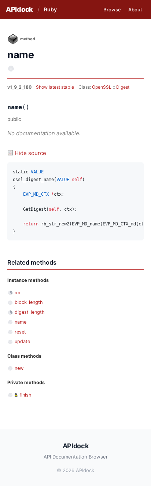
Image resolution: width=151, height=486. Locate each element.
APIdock (19, 9)
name (20, 322)
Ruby (50, 9)
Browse (112, 9)
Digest (122, 87)
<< (18, 292)
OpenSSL (101, 87)
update (22, 341)
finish (25, 395)
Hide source (30, 153)
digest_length (30, 312)
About (135, 9)
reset (20, 332)
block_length (29, 302)
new (19, 368)
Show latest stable (55, 87)
